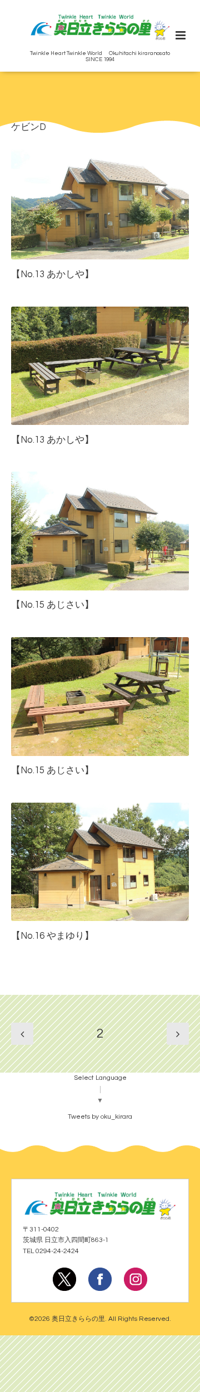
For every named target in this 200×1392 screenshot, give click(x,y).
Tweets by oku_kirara (100, 1116)
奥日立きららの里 (78, 1319)
